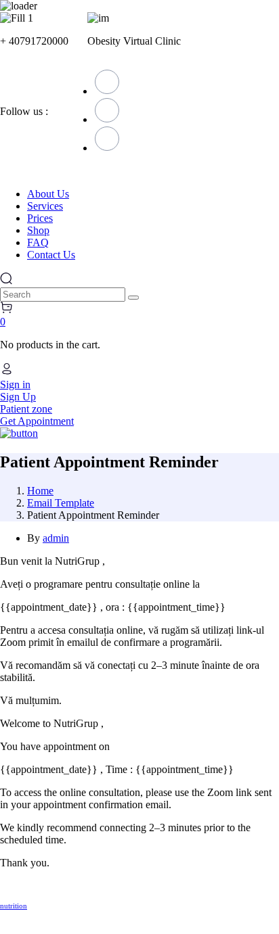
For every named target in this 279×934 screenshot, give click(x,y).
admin (56, 538)
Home (40, 490)
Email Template (60, 503)
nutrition (13, 906)
